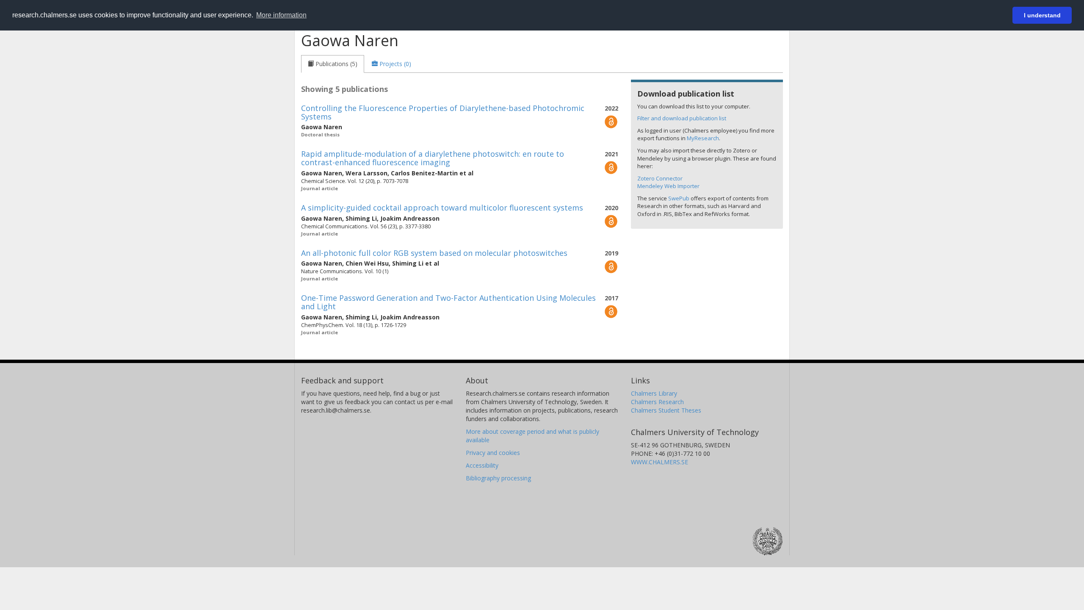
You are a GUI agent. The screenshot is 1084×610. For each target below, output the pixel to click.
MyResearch (703, 138)
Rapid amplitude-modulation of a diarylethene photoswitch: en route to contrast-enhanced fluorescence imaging (432, 158)
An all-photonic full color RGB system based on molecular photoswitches (434, 253)
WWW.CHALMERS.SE (659, 462)
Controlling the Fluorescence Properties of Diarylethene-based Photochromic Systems (442, 112)
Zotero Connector (660, 178)
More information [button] (281, 15)
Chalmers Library (654, 393)
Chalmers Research (657, 402)
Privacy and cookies (493, 453)
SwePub (678, 198)
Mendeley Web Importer (668, 186)
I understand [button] (1042, 15)
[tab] (332, 64)
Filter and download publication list (681, 118)
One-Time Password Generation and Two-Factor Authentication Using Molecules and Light (448, 302)
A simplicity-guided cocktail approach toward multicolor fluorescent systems (442, 207)
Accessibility (482, 465)
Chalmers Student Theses (666, 410)
